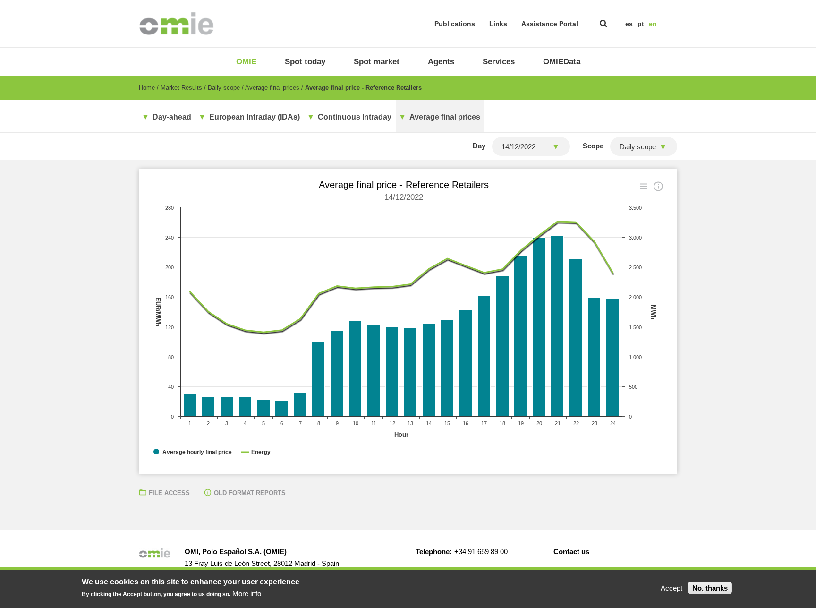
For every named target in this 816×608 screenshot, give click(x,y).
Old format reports (250, 493)
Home (147, 87)
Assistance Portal (549, 23)
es (629, 23)
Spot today (305, 61)
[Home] (176, 23)
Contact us (571, 552)
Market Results (181, 87)
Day (479, 146)
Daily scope (224, 87)
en (653, 23)
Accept (671, 588)
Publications (454, 23)
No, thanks (710, 588)
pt (641, 23)
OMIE (246, 61)
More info (246, 594)
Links (498, 23)
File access (169, 493)
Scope (593, 146)
